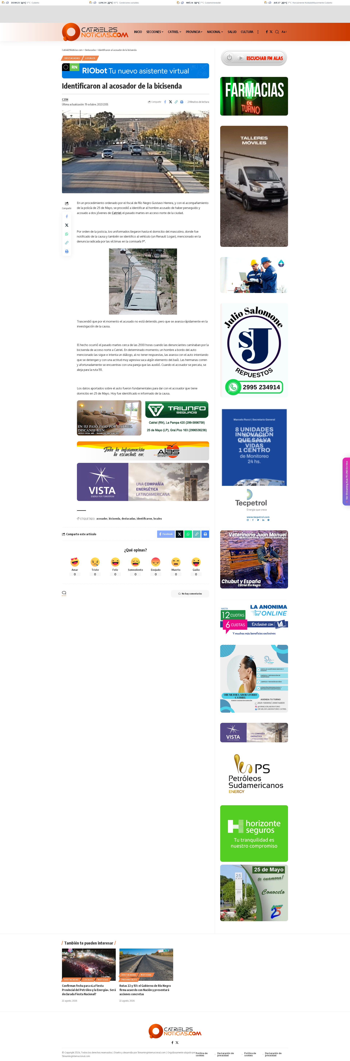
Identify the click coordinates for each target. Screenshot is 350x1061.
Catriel (117, 213)
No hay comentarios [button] (192, 593)
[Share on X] (170, 102)
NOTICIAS (103, 980)
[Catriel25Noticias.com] (95, 32)
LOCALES (90, 58)
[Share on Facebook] (165, 102)
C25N (65, 99)
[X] (271, 31)
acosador (101, 518)
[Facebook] (267, 31)
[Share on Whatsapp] (66, 234)
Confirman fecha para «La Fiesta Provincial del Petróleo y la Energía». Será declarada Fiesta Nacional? (89, 990)
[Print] (181, 102)
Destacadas (72, 58)
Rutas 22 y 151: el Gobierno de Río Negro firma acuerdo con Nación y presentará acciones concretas (145, 990)
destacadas (128, 518)
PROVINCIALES (129, 980)
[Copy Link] (176, 102)
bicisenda (114, 518)
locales (157, 518)
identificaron (144, 518)
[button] (257, 32)
